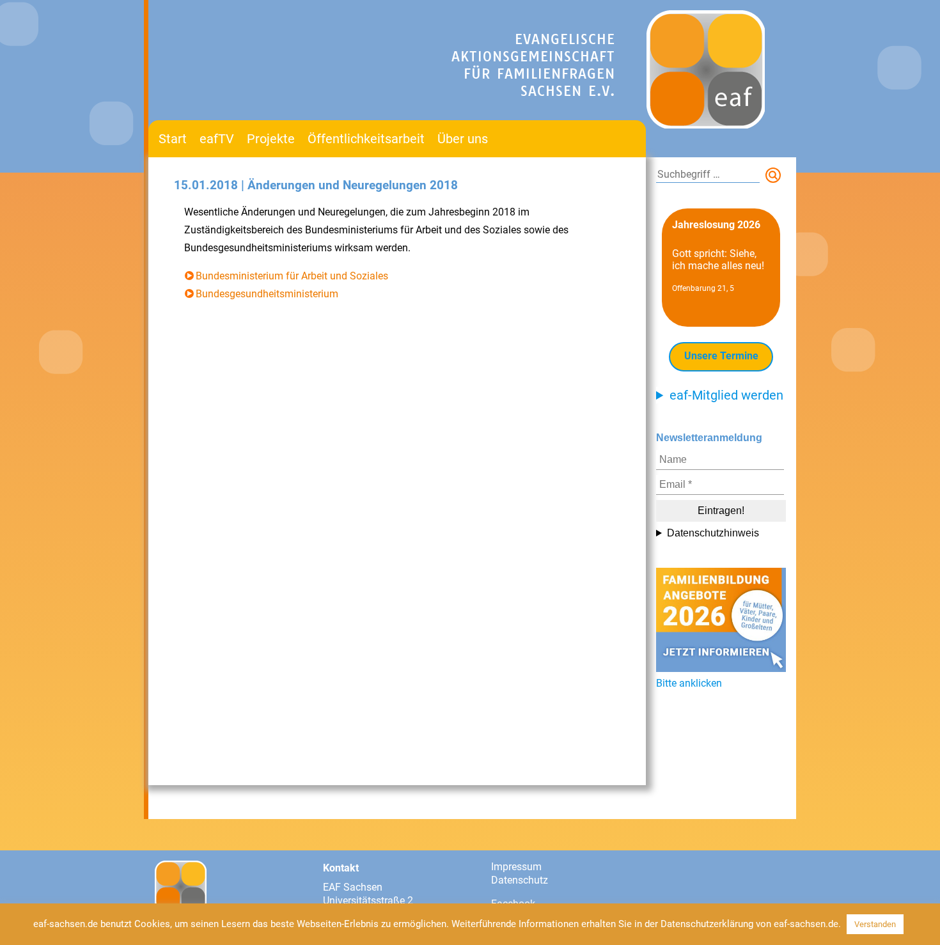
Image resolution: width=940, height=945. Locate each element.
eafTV (217, 138)
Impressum (516, 867)
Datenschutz (519, 880)
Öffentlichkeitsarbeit (366, 138)
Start (173, 138)
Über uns (462, 138)
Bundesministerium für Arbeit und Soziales (292, 276)
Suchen (775, 178)
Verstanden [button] (875, 924)
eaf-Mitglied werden (726, 395)
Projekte (271, 138)
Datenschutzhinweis (713, 532)
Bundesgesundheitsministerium (267, 294)
